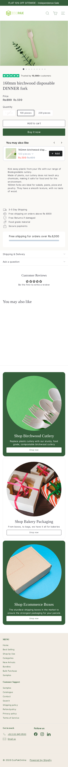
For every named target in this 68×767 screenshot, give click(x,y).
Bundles (7, 666)
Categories (8, 658)
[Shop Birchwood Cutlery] (34, 403)
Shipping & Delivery (14, 254)
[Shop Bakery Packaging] (34, 489)
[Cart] (55, 13)
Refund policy (9, 709)
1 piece (10, 113)
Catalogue (8, 692)
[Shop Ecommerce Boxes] (34, 571)
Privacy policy (10, 713)
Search (6, 700)
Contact (7, 696)
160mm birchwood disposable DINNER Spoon (32, 149)
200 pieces (44, 113)
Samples (7, 675)
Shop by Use (9, 654)
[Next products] (61, 142)
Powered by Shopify (40, 760)
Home (5, 645)
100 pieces (26, 113)
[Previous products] (54, 142)
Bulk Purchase (10, 671)
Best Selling (8, 649)
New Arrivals (9, 662)
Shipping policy (10, 705)
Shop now (34, 450)
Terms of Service (11, 718)
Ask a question (11, 261)
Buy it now (34, 132)
